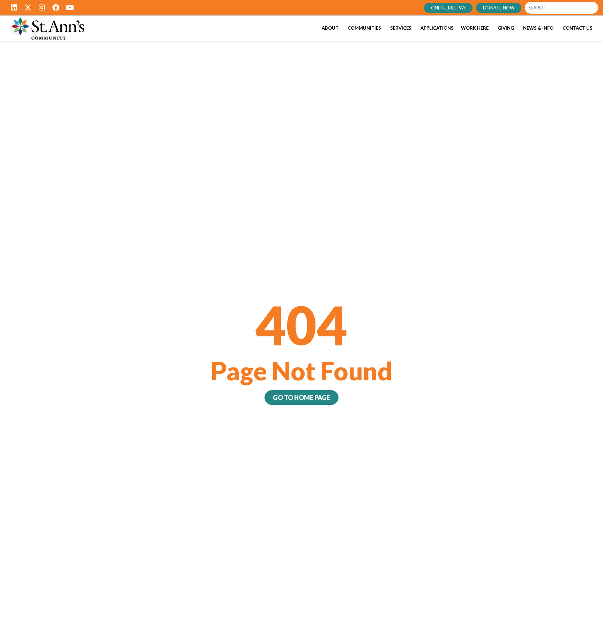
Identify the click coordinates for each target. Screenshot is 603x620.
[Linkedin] (14, 8)
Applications (437, 28)
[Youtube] (70, 8)
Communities (364, 28)
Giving (506, 28)
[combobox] (561, 8)
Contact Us (578, 28)
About (330, 28)
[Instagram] (42, 8)
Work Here (475, 28)
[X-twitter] (28, 8)
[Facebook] (56, 8)
